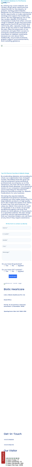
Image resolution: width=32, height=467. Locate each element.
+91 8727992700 (9, 445)
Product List (3, 456)
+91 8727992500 (9, 439)
